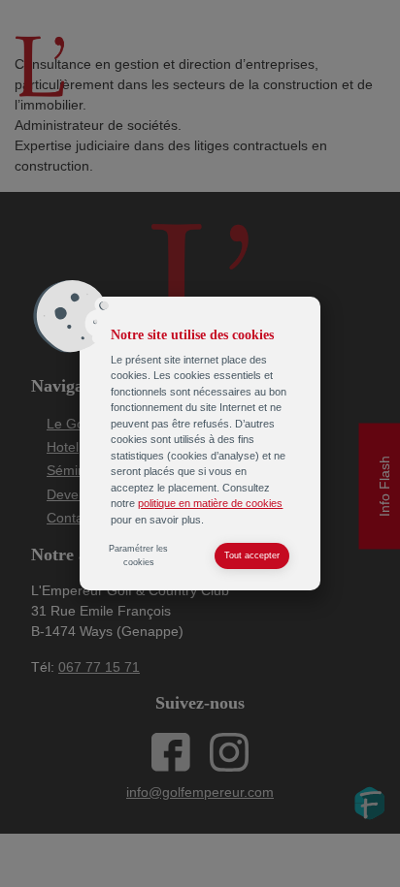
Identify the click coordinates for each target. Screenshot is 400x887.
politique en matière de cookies (210, 503)
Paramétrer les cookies (138, 555)
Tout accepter (252, 555)
